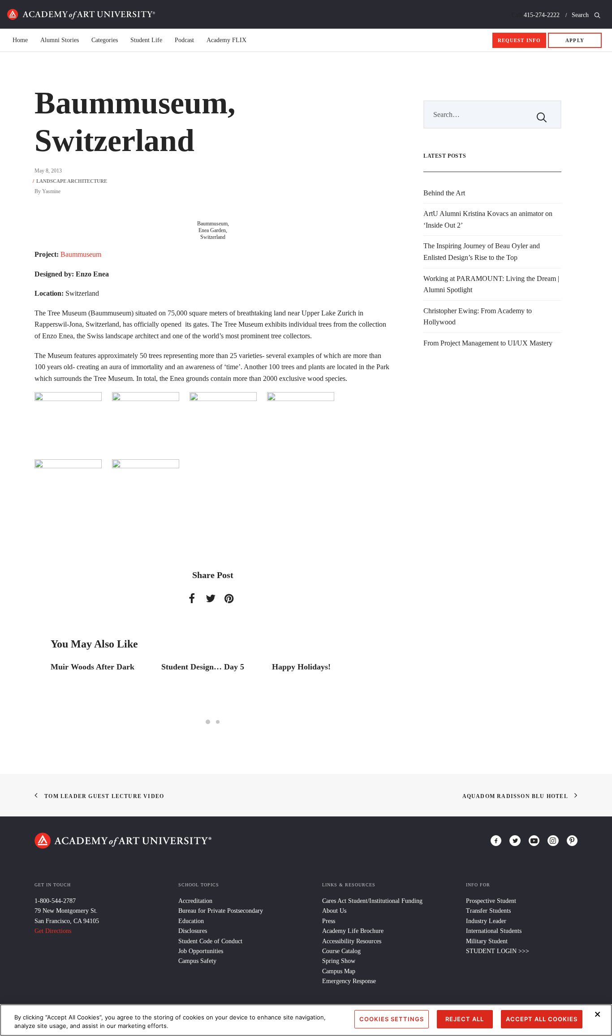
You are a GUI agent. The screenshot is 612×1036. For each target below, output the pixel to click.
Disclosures (192, 931)
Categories (104, 40)
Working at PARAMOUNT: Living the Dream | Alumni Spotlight (491, 284)
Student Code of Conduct (210, 941)
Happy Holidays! (301, 666)
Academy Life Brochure (353, 931)
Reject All (464, 1019)
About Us (334, 910)
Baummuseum (82, 254)
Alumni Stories (59, 40)
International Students (493, 931)
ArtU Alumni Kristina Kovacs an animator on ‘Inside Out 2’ (487, 219)
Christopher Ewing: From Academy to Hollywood (477, 316)
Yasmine (51, 191)
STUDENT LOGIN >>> (497, 951)
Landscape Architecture (71, 181)
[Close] (598, 1014)
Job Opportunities (200, 951)
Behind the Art (444, 193)
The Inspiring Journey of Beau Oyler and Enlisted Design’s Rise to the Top (481, 251)
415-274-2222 (542, 15)
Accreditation (195, 901)
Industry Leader (486, 921)
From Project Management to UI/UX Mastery (487, 343)
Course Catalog (341, 951)
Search (581, 15)
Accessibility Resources (351, 941)
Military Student (487, 941)
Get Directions (52, 931)
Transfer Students (488, 910)
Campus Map (338, 971)
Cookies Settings (391, 1019)
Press (328, 921)
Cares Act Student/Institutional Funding (372, 901)
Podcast (184, 40)
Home (81, 14)
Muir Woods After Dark (92, 666)
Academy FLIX (226, 40)
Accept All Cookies (542, 1019)
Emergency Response (349, 981)
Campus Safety (197, 961)
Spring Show (338, 961)
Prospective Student (491, 901)
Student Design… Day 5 (202, 666)
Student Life (146, 40)
